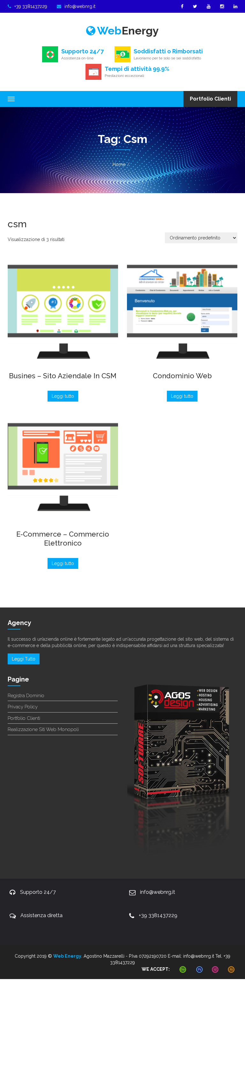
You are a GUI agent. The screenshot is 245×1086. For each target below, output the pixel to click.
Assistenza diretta (41, 915)
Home (119, 164)
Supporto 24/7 (38, 892)
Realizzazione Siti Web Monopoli (43, 729)
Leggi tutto (63, 396)
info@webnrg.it (79, 6)
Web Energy (67, 956)
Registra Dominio (26, 695)
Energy (128, 30)
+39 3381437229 (30, 6)
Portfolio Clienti (210, 99)
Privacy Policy (23, 707)
